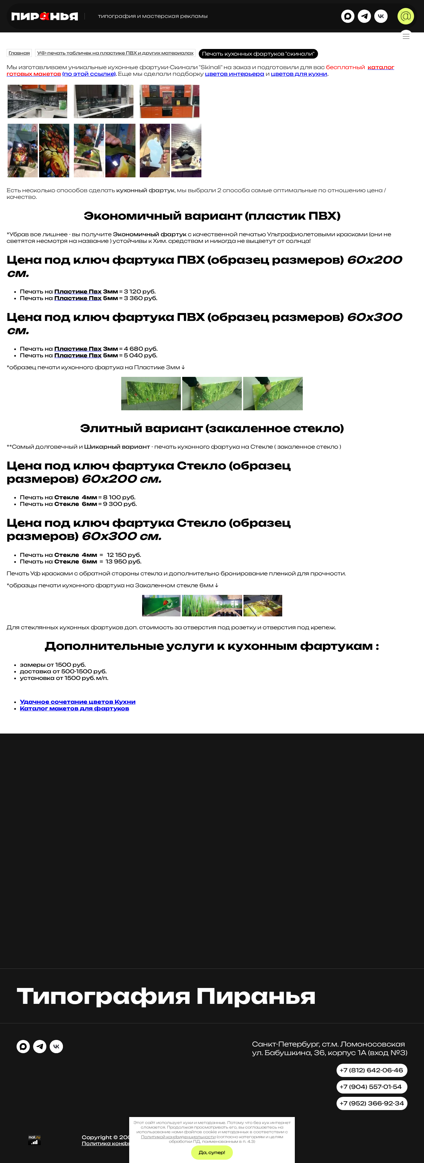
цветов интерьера (234, 73)
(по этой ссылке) (89, 73)
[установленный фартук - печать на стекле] (37, 116)
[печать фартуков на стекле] (103, 116)
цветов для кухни (299, 73)
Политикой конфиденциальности (178, 1137)
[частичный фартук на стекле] (169, 116)
